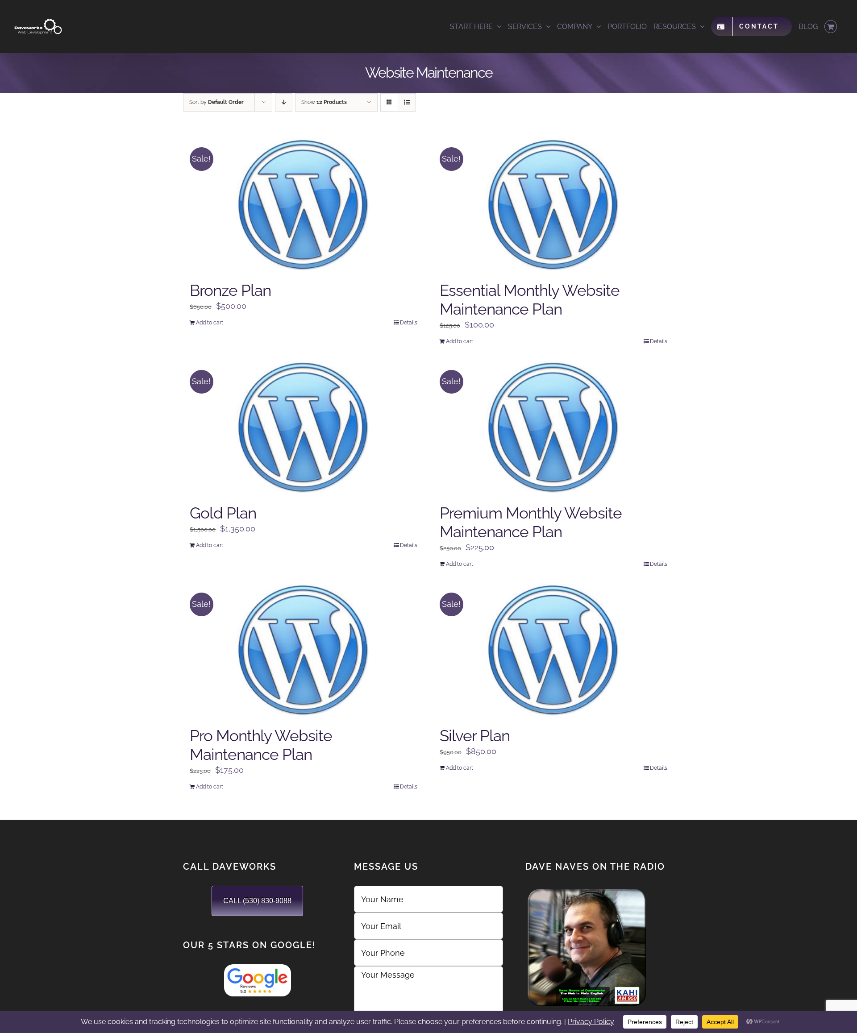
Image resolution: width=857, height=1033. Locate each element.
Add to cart (209, 322)
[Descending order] (283, 102)
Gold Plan (223, 513)
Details (408, 322)
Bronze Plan (230, 290)
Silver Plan (475, 735)
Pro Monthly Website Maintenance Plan (261, 744)
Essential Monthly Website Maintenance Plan (530, 299)
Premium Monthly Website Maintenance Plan (531, 522)
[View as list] (407, 102)
